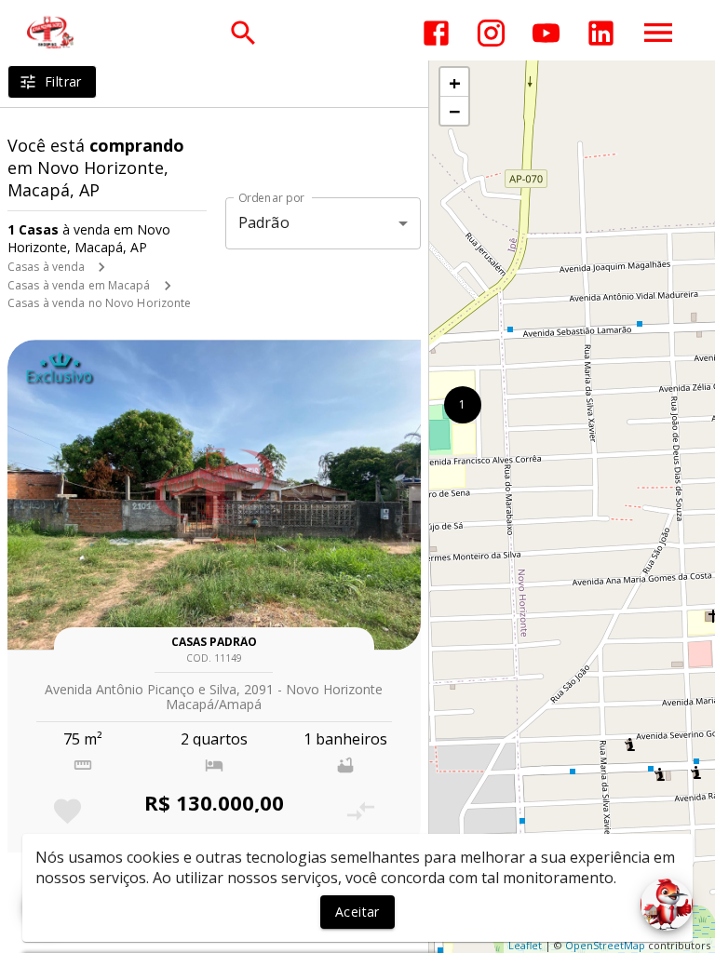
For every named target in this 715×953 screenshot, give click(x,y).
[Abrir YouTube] (546, 33)
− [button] (455, 111)
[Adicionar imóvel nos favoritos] (67, 811)
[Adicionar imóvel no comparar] (361, 811)
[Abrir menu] (658, 32)
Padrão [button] (264, 222)
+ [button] (455, 82)
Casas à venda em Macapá (79, 285)
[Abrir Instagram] (491, 33)
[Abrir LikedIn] (601, 33)
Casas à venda (46, 267)
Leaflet (525, 945)
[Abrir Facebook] (436, 33)
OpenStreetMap (605, 945)
